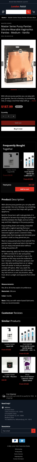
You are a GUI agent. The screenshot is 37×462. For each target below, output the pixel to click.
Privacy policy (18, 451)
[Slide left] (2, 63)
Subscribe (33, 431)
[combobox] (17, 12)
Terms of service (18, 454)
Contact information (18, 459)
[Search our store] (28, 12)
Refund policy (18, 449)
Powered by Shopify (24, 446)
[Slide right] (35, 63)
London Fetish (15, 446)
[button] (3, 12)
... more (33, 101)
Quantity (4, 112)
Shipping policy (18, 456)
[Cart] (34, 12)
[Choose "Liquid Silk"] (17, 154)
